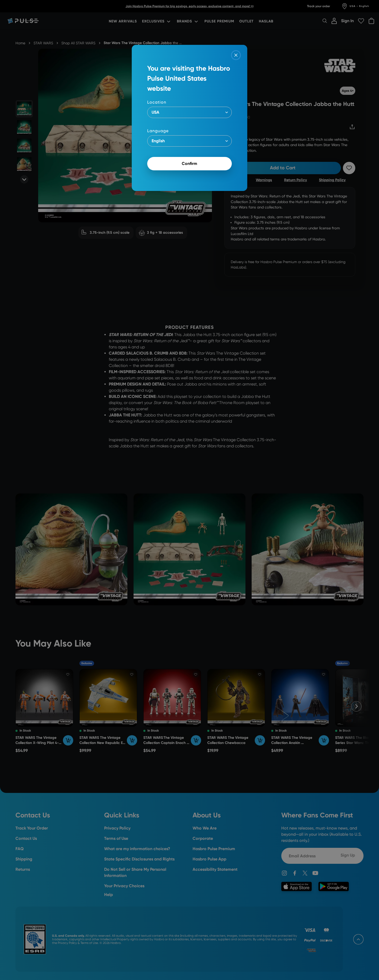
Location (156, 102)
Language (158, 130)
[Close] (236, 55)
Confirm (189, 163)
